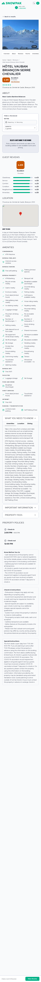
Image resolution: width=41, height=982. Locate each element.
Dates (6, 118)
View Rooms (32, 979)
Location (20, 423)
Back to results (10, 17)
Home (4, 60)
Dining (29, 423)
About (14, 53)
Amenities (35, 53)
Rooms (28, 53)
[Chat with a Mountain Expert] (37, 3)
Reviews (20, 53)
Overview (7, 53)
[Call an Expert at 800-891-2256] (34, 3)
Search (9, 60)
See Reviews (15, 82)
